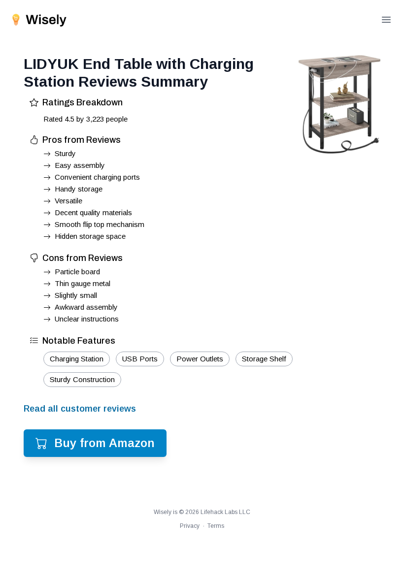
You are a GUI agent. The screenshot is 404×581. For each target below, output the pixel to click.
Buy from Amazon (104, 443)
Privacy (190, 525)
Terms (215, 525)
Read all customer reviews (80, 409)
